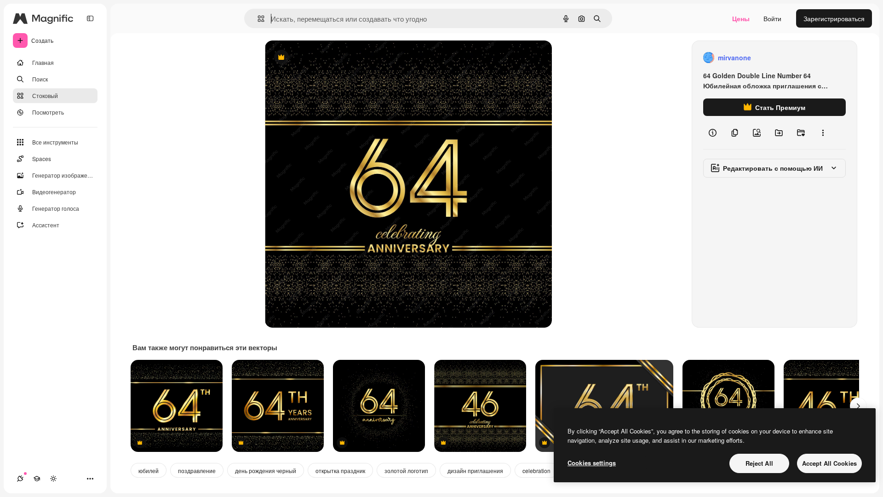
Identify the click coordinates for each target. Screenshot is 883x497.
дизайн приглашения (475, 470)
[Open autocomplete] (257, 18)
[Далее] (858, 406)
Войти (772, 18)
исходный (326, 58)
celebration (536, 470)
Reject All (759, 463)
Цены (741, 18)
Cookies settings (592, 462)
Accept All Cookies (829, 463)
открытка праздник (340, 470)
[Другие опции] (823, 132)
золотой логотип (406, 470)
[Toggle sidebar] (90, 18)
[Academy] (36, 478)
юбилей (148, 470)
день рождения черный (265, 470)
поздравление (197, 470)
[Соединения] (20, 478)
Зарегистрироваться (834, 18)
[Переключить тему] (53, 478)
